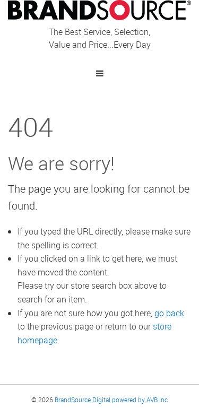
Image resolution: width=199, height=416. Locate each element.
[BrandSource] (99, 9)
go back (169, 313)
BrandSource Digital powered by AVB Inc (111, 399)
